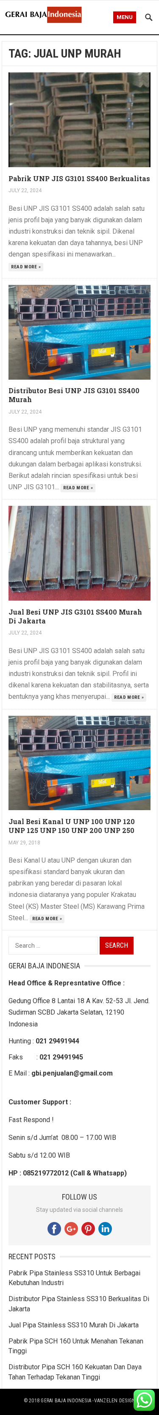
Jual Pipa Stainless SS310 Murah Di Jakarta (73, 1325)
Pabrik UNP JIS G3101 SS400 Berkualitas (79, 178)
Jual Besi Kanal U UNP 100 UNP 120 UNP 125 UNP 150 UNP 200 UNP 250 (71, 826)
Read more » (26, 267)
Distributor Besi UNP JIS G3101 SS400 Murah (73, 395)
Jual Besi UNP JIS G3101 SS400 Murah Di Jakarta (75, 616)
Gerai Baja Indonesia (66, 1401)
